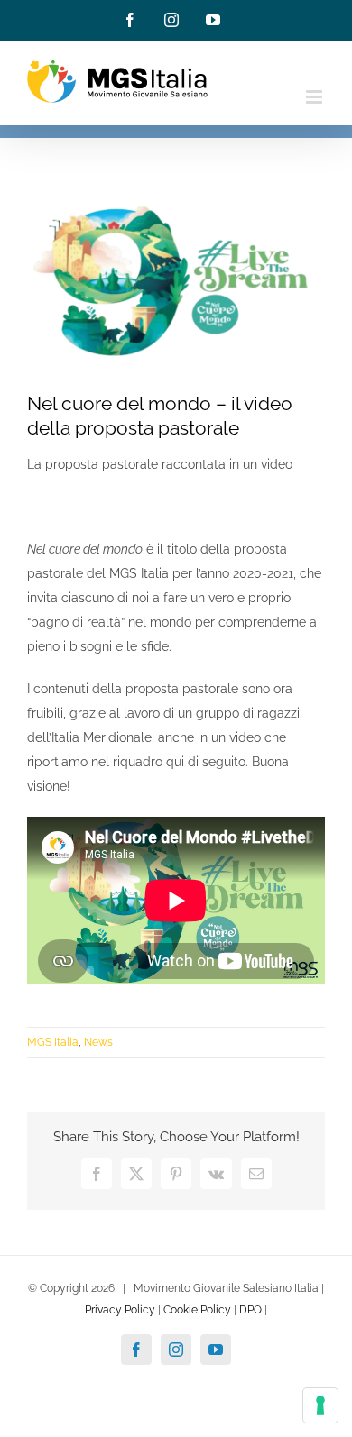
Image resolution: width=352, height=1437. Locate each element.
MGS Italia (53, 1042)
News (98, 1042)
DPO (250, 1310)
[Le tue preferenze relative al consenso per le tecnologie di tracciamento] (320, 1405)
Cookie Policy (197, 1310)
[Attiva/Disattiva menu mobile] (315, 96)
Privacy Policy (120, 1310)
